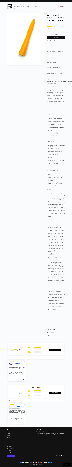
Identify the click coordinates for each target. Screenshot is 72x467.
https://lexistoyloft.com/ (51, 62)
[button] (17, 4)
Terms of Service (10, 448)
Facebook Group (10, 439)
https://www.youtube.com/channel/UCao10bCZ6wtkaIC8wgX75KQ (59, 81)
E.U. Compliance (10, 437)
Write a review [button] (55, 349)
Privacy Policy (9, 442)
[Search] (53, 6)
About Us (8, 431)
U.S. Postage (9, 450)
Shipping (52, 24)
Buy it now (56, 37)
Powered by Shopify (39, 464)
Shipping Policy (9, 446)
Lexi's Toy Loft (34, 464)
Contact (8, 435)
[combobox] (44, 6)
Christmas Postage (10, 433)
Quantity (48, 28)
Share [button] (49, 335)
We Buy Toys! (9, 452)
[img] (11, 361)
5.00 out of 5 (19, 349)
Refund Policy (9, 444)
